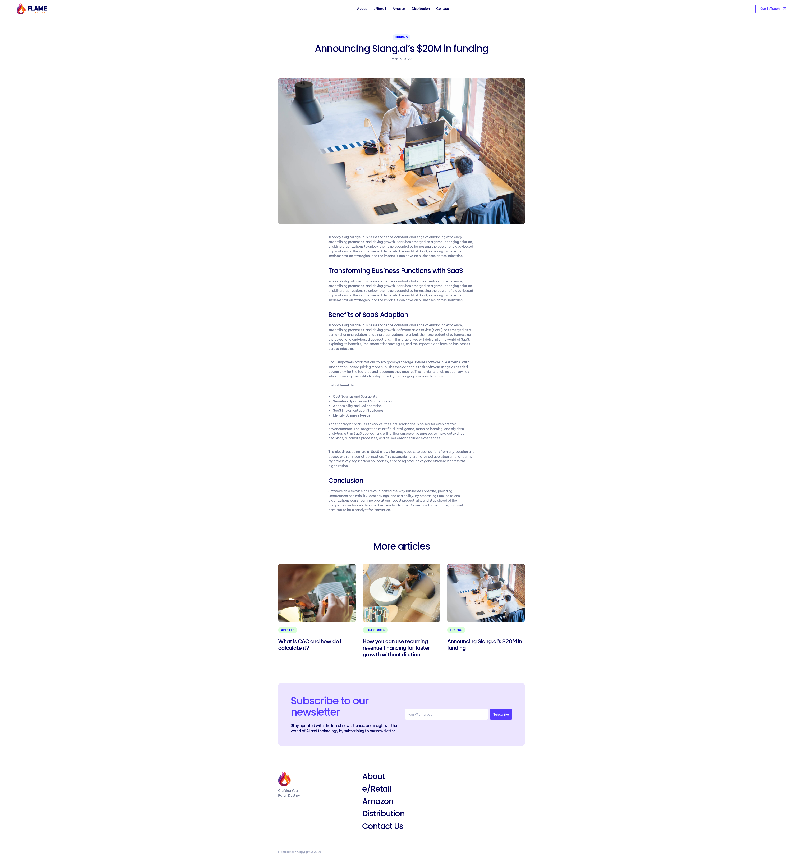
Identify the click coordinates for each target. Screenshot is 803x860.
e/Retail (379, 8)
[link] (772, 9)
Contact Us (382, 826)
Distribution (421, 8)
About (362, 8)
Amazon (399, 8)
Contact (442, 8)
